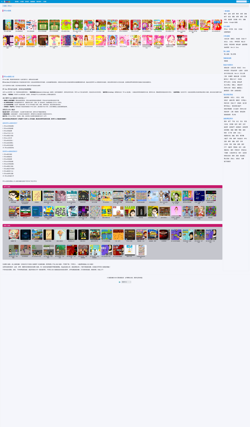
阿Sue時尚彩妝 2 (8, 140)
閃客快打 (237, 150)
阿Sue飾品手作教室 (9, 168)
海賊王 (234, 87)
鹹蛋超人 (240, 87)
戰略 (240, 130)
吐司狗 (231, 29)
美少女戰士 (227, 85)
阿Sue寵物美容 (8, 156)
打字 (225, 147)
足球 (244, 124)
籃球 (236, 124)
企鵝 (244, 147)
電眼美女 (226, 150)
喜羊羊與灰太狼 (228, 73)
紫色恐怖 (242, 111)
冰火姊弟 (235, 109)
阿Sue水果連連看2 (9, 126)
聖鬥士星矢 (227, 82)
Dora (237, 47)
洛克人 (226, 41)
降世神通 (232, 44)
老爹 (242, 158)
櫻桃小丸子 (233, 79)
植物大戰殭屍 (228, 109)
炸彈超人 (244, 100)
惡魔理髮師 (227, 32)
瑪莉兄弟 (226, 103)
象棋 (244, 130)
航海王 (239, 67)
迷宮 (240, 147)
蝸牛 (240, 153)
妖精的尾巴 (238, 90)
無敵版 (226, 61)
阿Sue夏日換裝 (8, 154)
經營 (233, 13)
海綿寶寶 (226, 47)
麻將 (234, 132)
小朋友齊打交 (233, 153)
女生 (237, 121)
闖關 (236, 130)
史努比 (226, 44)
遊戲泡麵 (111, 277)
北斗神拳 (243, 76)
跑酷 (233, 135)
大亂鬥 (226, 138)
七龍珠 (241, 70)
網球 (229, 141)
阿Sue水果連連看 (8, 128)
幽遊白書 (236, 76)
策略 (245, 13)
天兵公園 (242, 73)
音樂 (225, 141)
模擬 (234, 144)
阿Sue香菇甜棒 (8, 130)
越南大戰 (232, 100)
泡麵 (244, 19)
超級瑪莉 (226, 97)
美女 (241, 121)
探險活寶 (226, 67)
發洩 (229, 16)
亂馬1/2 (226, 79)
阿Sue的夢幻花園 (8, 173)
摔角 (230, 138)
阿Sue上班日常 (8, 138)
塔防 (230, 144)
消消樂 (235, 19)
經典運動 (226, 130)
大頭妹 (240, 29)
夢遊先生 (244, 150)
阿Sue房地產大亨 (9, 176)
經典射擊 (245, 127)
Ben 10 (233, 47)
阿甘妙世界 (234, 70)
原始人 (233, 158)
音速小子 (244, 38)
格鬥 (225, 16)
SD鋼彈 (230, 76)
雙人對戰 (233, 54)
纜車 (233, 155)
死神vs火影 (227, 87)
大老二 (239, 132)
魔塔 (232, 150)
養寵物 (235, 147)
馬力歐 (234, 114)
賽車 (237, 13)
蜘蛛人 (234, 85)
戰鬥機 (242, 135)
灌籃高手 (240, 85)
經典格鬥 (232, 127)
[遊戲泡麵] (7, 1)
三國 (245, 16)
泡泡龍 (238, 38)
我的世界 (226, 111)
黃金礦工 (242, 155)
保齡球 (230, 147)
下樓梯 (226, 153)
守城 (233, 121)
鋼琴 (234, 138)
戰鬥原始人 (227, 106)
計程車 (226, 144)
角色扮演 (240, 138)
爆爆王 (233, 38)
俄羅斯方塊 (227, 135)
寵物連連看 (227, 114)
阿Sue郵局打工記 (8, 171)
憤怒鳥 (237, 111)
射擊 (237, 16)
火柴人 (231, 41)
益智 (229, 13)
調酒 (237, 155)
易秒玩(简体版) (138, 277)
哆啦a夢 (238, 44)
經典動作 (238, 127)
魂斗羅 (245, 103)
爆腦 (232, 130)
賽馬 (237, 135)
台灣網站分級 (129, 277)
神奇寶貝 (237, 41)
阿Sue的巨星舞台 (8, 143)
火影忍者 (226, 38)
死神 (232, 90)
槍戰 (241, 16)
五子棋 (230, 132)
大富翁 (226, 124)
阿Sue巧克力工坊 (8, 133)
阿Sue (10, 6)
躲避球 (226, 127)
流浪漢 (245, 153)
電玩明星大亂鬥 (236, 106)
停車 (241, 141)
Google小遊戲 (233, 22)
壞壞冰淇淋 (227, 155)
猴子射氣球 (227, 161)
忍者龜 (234, 82)
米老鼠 (240, 79)
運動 (233, 16)
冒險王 (226, 100)
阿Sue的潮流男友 (9, 147)
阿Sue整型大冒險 (8, 135)
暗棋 (225, 132)
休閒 (241, 13)
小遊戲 (5, 6)
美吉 (235, 29)
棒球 (240, 124)
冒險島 (239, 103)
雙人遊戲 (226, 54)
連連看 (230, 19)
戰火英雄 (226, 158)
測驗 (233, 141)
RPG (240, 19)
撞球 (242, 144)
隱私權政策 (120, 277)
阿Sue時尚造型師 (8, 145)
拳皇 (242, 97)
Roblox (226, 22)
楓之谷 (243, 41)
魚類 (225, 19)
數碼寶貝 (226, 90)
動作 (225, 13)
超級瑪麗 (244, 44)
